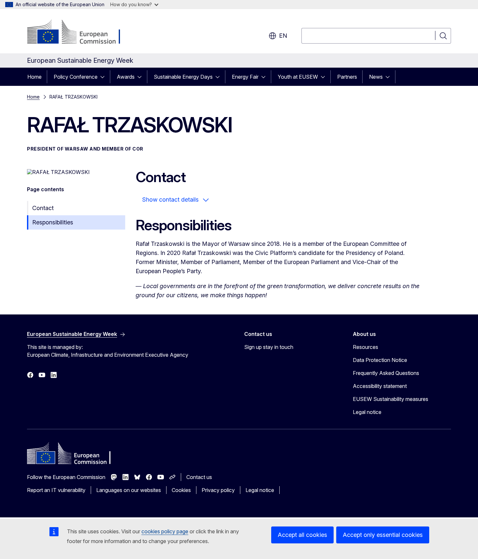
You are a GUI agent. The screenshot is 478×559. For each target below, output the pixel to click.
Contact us (199, 477)
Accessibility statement (380, 386)
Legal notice (367, 412)
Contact (43, 208)
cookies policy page (164, 531)
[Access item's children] (104, 77)
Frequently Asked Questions (386, 373)
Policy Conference (76, 76)
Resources (365, 347)
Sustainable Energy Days (183, 76)
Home (34, 76)
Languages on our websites (128, 490)
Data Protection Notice (380, 360)
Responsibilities (52, 222)
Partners (347, 76)
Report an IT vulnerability (56, 490)
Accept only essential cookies (383, 534)
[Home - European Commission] (79, 33)
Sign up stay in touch (268, 347)
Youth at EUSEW (298, 76)
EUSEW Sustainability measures (390, 399)
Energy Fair (245, 76)
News (376, 76)
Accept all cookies (302, 534)
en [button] (283, 35)
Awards (126, 76)
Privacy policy (218, 490)
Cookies (181, 490)
